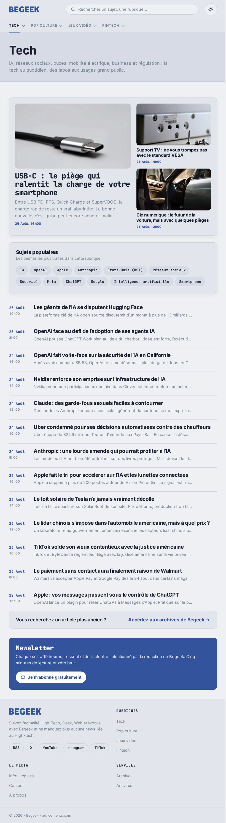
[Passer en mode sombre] (211, 9)
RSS (16, 748)
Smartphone (190, 281)
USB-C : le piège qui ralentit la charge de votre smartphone (72, 184)
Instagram (76, 748)
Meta (51, 281)
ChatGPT (73, 281)
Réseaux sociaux (169, 270)
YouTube (50, 748)
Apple (62, 270)
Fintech (110, 25)
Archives (124, 775)
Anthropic (88, 270)
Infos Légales (21, 775)
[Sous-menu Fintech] (123, 26)
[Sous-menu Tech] (23, 26)
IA (22, 270)
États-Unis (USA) (125, 270)
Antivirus (124, 785)
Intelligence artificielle (141, 281)
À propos (17, 795)
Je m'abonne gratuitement (55, 677)
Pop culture (44, 25)
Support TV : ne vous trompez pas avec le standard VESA (171, 152)
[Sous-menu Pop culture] (61, 26)
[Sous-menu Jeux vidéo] (95, 26)
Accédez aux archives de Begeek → (169, 619)
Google (97, 281)
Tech (14, 25)
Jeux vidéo (80, 25)
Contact (16, 785)
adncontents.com (56, 815)
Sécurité (28, 281)
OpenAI (40, 270)
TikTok (100, 748)
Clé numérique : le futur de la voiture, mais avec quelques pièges (172, 217)
